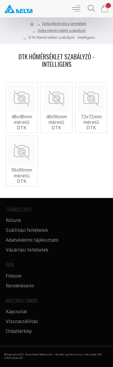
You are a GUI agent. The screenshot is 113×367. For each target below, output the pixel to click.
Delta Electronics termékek (64, 23)
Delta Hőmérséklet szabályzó (62, 30)
